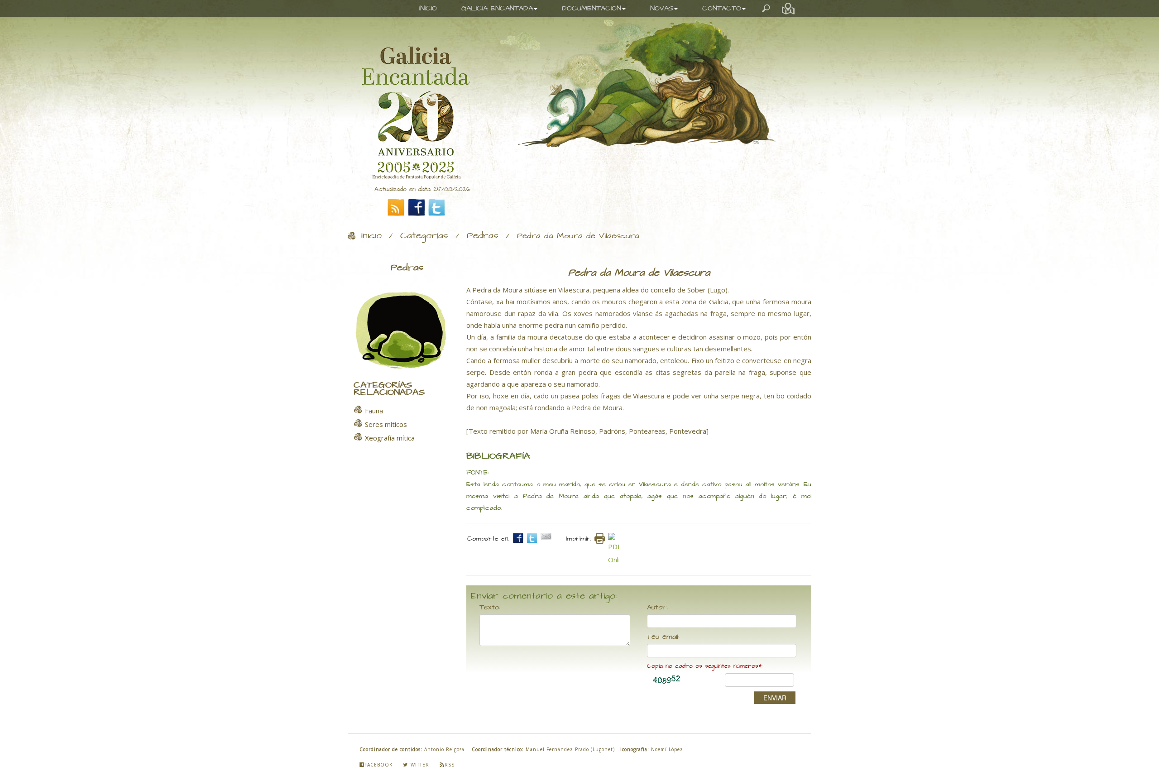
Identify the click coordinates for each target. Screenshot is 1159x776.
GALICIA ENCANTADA (497, 8)
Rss (450, 765)
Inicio (371, 236)
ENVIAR (774, 697)
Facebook (378, 765)
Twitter (418, 765)
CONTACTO (721, 8)
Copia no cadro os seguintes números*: (704, 666)
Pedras (482, 236)
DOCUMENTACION (591, 8)
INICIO (428, 8)
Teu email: (663, 637)
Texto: (489, 607)
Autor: (657, 607)
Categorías (424, 236)
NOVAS (661, 8)
